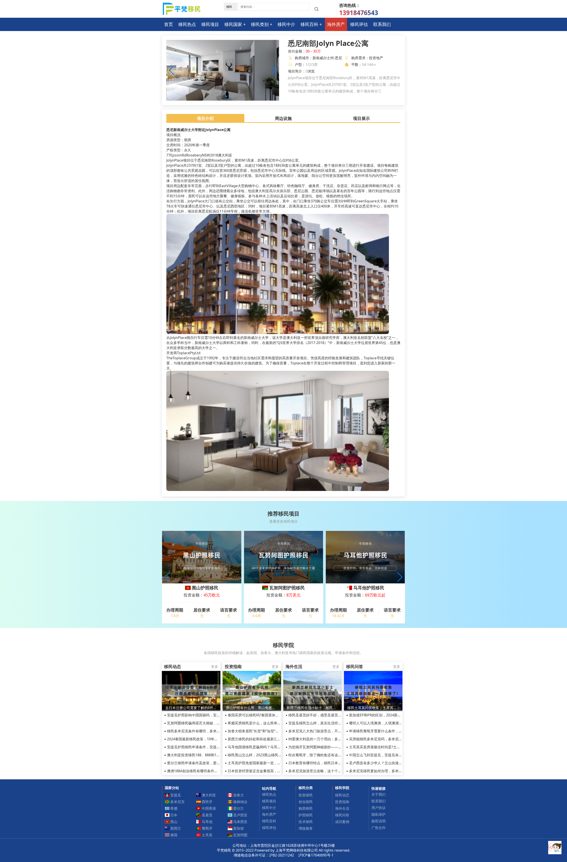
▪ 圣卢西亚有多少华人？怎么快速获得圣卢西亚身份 (386, 762)
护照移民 (306, 815)
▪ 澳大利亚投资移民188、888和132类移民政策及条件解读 (210, 755)
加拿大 (238, 795)
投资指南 (342, 801)
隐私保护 (378, 814)
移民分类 (306, 788)
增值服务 (306, 828)
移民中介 (286, 24)
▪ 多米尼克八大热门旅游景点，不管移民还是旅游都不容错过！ (334, 731)
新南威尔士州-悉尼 (327, 57)
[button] (274, 70)
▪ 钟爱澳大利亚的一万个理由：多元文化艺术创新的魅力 (329, 739)
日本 (173, 815)
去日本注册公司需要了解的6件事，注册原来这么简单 (191, 707)
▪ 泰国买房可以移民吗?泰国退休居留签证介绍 (261, 715)
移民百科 (309, 24)
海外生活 (342, 808)
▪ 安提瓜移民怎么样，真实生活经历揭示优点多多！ (325, 723)
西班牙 (206, 801)
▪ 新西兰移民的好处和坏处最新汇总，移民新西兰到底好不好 (272, 739)
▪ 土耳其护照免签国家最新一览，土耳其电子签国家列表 (269, 762)
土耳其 (206, 835)
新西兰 (175, 828)
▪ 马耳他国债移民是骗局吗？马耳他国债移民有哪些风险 (269, 747)
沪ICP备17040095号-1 (316, 855)
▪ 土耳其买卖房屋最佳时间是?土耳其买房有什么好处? (388, 747)
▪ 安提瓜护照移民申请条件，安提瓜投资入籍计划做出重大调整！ (215, 747)
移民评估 (359, 24)
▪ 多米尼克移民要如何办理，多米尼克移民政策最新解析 (390, 770)
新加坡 (238, 828)
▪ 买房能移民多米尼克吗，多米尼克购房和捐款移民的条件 (392, 739)
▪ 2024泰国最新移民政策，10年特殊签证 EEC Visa (203, 739)
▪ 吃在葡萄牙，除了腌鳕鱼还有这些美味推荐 (320, 755)
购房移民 (306, 808)
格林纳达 (239, 801)
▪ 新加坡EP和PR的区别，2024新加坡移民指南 (382, 715)
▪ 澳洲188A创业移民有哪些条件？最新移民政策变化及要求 (210, 770)
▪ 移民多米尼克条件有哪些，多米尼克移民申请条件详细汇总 (211, 731)
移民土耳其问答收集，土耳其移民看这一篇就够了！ (373, 707)
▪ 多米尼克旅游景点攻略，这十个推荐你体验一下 (324, 770)
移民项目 (210, 24)
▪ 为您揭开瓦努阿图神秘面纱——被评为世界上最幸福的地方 (333, 747)
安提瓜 (175, 795)
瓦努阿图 (239, 835)
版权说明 (378, 821)
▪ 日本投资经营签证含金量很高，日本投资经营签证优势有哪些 (274, 770)
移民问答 (342, 815)
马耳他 (206, 821)
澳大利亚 (208, 795)
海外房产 (336, 24)
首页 (168, 24)
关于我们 (378, 794)
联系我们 (382, 24)
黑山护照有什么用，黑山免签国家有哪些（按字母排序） (252, 707)
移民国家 (233, 24)
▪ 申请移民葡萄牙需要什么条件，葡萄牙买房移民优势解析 (392, 731)
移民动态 (342, 795)
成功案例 (342, 821)
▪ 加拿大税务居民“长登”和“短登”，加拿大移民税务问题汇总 (271, 731)
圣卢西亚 (239, 815)
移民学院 (342, 788)
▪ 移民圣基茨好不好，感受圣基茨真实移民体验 (322, 715)
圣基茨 (206, 815)
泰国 (173, 835)
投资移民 (306, 795)
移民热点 (187, 24)
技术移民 (306, 821)
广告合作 (378, 827)
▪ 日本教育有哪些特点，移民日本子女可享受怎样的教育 (329, 762)
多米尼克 (176, 801)
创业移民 (306, 801)
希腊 (173, 808)
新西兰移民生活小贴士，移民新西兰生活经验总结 (312, 707)
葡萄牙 (206, 828)
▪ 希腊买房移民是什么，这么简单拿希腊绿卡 (260, 723)
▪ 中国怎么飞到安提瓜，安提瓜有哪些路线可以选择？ (388, 755)
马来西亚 (239, 821)
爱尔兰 (238, 808)
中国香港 (208, 808)
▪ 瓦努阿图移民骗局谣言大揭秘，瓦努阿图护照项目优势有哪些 (213, 723)
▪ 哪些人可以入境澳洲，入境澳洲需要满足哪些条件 (386, 723)
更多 (214, 666)
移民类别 (260, 24)
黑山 (173, 821)
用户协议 (378, 807)
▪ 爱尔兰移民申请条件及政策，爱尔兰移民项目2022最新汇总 (212, 762)
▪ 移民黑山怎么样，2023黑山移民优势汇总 (258, 755)
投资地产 (376, 57)
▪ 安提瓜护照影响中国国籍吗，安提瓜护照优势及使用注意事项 (213, 715)
